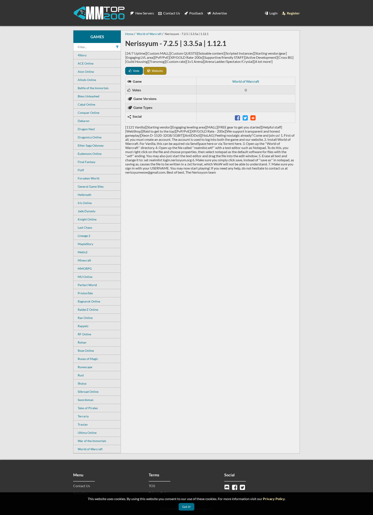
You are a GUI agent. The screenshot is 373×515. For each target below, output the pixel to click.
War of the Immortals (92, 441)
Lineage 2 (84, 236)
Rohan (82, 342)
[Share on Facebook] (238, 117)
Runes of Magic (88, 359)
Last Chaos (85, 227)
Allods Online (87, 80)
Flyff (81, 170)
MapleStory (85, 244)
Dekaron (83, 121)
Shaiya (82, 383)
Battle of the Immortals (93, 88)
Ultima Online (87, 432)
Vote (135, 71)
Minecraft (84, 260)
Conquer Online (88, 112)
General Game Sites (91, 186)
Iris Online (85, 203)
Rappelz (83, 326)
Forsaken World (88, 178)
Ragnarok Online (89, 301)
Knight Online (87, 219)
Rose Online (86, 350)
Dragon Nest (86, 129)
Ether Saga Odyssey (91, 145)
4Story (82, 55)
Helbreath (84, 194)
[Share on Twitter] (246, 117)
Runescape (85, 367)
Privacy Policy (274, 499)
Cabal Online (86, 104)
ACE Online (85, 63)
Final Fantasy (86, 162)
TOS (152, 486)
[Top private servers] (99, 12)
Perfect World (87, 285)
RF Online (84, 334)
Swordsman (85, 400)
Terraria (83, 416)
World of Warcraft (90, 449)
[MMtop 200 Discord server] (227, 487)
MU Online (85, 277)
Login (273, 13)
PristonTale (85, 293)
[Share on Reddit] (253, 117)
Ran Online (85, 318)
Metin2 (82, 252)
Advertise (219, 13)
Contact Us (171, 13)
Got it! (186, 507)
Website (157, 71)
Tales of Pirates (88, 408)
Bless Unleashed (88, 96)
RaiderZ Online (88, 309)
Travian (83, 424)
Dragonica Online (89, 137)
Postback (196, 13)
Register (293, 13)
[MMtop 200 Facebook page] (235, 487)
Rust (81, 375)
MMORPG (85, 268)
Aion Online (86, 71)
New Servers (144, 13)
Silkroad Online (88, 391)
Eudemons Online (89, 153)
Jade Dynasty (86, 211)
